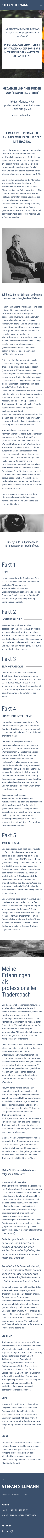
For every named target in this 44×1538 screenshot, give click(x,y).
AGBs (26, 1494)
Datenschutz (16, 1494)
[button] (41, 5)
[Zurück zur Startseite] (15, 5)
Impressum (6, 1494)
